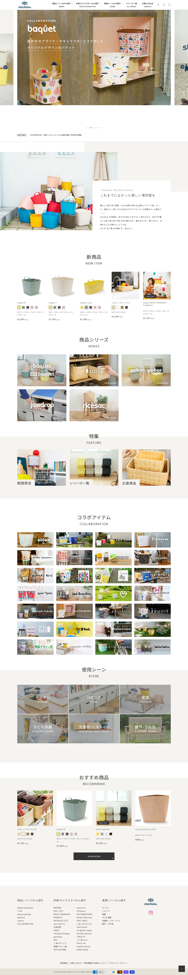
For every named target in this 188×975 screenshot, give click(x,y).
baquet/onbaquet (25, 908)
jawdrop (21, 917)
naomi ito (81, 908)
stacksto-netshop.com (68, 972)
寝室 (104, 914)
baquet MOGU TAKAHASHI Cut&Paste (155, 304)
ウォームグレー (102, 834)
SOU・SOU (58, 911)
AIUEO (56, 930)
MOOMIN (57, 908)
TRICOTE (81, 937)
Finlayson (81, 911)
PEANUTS (58, 918)
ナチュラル (113, 307)
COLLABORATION (25, 924)
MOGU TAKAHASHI (62, 914)
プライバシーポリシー (118, 963)
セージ (23, 307)
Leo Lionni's (59, 924)
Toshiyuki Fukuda (62, 934)
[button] (182, 66)
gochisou (58, 937)
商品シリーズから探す (61, 4)
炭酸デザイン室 (60, 947)
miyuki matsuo (83, 947)
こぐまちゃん (82, 940)
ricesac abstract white (145, 829)
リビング (106, 911)
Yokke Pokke (82, 950)
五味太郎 (57, 927)
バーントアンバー (28, 307)
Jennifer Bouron (84, 934)
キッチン (106, 908)
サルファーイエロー (19, 307)
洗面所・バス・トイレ (111, 920)
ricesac (20, 920)
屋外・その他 (107, 924)
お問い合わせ (147, 4)
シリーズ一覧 (131, 4)
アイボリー (118, 307)
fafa (55, 940)
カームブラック (111, 834)
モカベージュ (36, 307)
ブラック (126, 307)
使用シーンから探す (112, 4)
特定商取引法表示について (95, 963)
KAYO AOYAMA (60, 950)
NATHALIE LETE (61, 921)
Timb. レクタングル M (26, 829)
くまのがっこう (60, 943)
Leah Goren (82, 927)
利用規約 (64, 963)
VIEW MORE (94, 856)
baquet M (21, 303)
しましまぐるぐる (84, 924)
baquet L (53, 303)
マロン (122, 307)
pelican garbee (103, 829)
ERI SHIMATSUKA (84, 914)
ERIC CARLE (82, 921)
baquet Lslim (86, 303)
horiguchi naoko (84, 930)
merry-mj (81, 943)
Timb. (20, 911)
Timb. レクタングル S (121, 303)
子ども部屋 (107, 917)
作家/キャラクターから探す (87, 4)
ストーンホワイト (106, 834)
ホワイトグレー (32, 307)
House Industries (84, 918)
